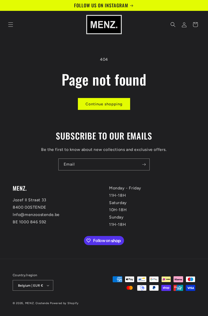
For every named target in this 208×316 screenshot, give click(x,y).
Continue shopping (104, 104)
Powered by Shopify (64, 303)
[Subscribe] (143, 164)
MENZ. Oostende (37, 303)
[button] (10, 24)
